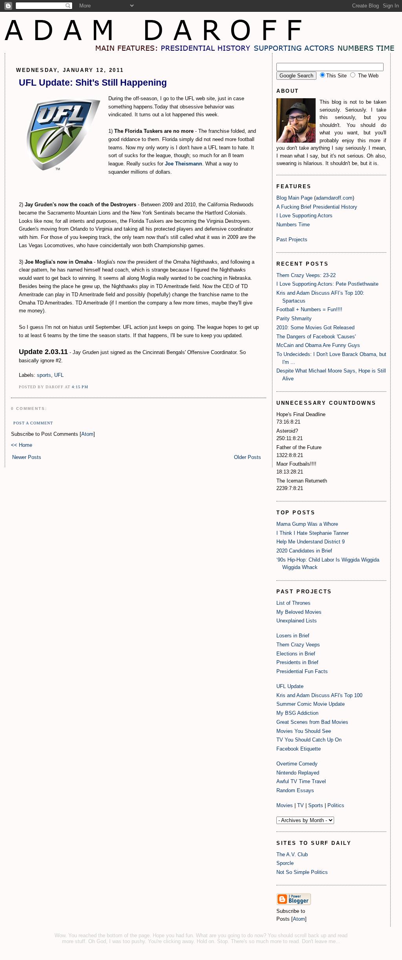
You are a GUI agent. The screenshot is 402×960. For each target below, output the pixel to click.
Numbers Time (293, 225)
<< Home (21, 445)
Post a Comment (33, 423)
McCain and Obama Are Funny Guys (318, 345)
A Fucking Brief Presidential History (316, 207)
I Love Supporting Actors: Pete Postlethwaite (327, 284)
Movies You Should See (303, 731)
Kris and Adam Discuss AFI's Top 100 (319, 695)
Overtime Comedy (297, 764)
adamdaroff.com (334, 198)
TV (300, 805)
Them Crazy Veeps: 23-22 (306, 275)
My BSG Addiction (297, 713)
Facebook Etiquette (298, 749)
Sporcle (285, 863)
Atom (87, 434)
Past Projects (291, 239)
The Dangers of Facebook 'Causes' (316, 337)
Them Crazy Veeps (298, 645)
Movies (284, 805)
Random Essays (295, 790)
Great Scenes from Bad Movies (312, 722)
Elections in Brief (295, 654)
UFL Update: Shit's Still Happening (93, 82)
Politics (335, 805)
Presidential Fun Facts (302, 671)
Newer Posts (26, 457)
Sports (315, 805)
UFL (59, 375)
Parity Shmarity (294, 318)
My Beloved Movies (299, 612)
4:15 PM (80, 387)
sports (44, 375)
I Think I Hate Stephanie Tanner (312, 533)
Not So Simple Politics (302, 872)
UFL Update (289, 686)
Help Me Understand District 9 (310, 542)
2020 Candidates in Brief (304, 551)
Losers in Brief (292, 636)
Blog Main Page (294, 198)
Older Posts (247, 457)
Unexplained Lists (296, 621)
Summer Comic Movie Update (310, 704)
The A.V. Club (292, 854)
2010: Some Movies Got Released (315, 327)
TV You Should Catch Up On (309, 740)
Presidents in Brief (297, 662)
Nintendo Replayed (297, 773)
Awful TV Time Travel (301, 781)
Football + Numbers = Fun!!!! (309, 309)
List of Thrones (293, 603)
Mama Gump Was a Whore (307, 524)
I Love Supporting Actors (304, 215)
